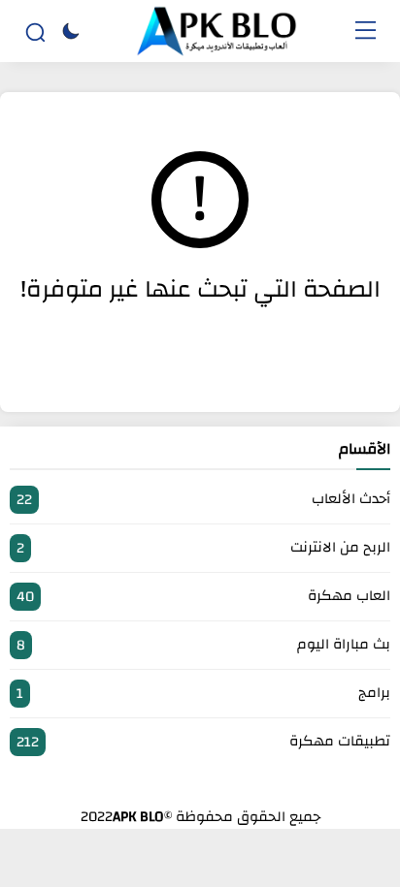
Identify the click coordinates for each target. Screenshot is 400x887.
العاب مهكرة (203, 596)
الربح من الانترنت (203, 547)
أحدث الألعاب (203, 499)
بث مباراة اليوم (203, 644)
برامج (203, 693)
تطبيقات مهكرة (203, 741)
